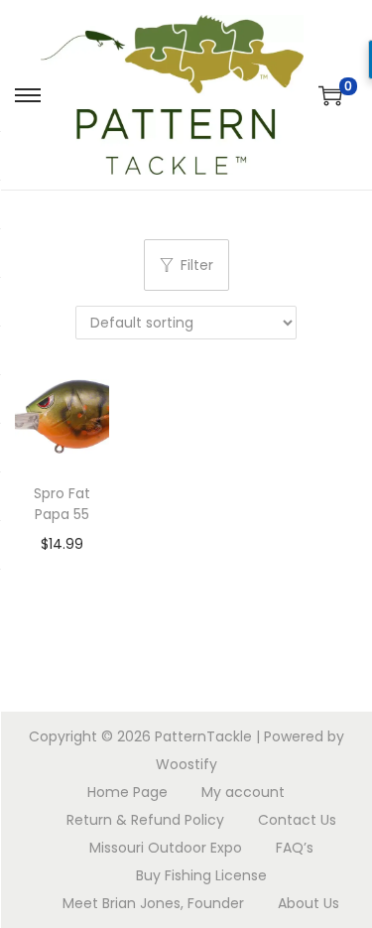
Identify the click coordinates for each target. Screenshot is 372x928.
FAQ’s (294, 848)
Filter (197, 265)
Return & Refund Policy (145, 820)
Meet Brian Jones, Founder (153, 903)
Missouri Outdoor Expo (165, 848)
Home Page (127, 792)
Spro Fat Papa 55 (62, 503)
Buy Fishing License (201, 875)
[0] (330, 95)
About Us (308, 903)
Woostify (186, 764)
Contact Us (297, 820)
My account (243, 792)
